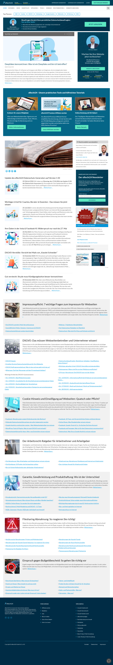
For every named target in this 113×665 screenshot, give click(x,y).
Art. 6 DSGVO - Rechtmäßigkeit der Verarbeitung (21, 383)
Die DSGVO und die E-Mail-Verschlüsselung (20, 324)
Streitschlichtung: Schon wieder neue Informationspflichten (78, 499)
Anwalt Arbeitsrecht (82, 606)
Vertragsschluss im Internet (68, 508)
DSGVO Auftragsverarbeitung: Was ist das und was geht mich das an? (28, 366)
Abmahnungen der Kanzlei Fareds (69, 538)
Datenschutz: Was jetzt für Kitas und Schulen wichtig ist (77, 330)
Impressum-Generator (59, 2)
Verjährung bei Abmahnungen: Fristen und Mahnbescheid (24, 538)
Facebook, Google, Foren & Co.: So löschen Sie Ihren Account (78, 424)
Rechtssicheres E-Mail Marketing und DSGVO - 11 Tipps (24, 505)
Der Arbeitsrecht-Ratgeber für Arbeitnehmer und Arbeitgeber (56, 439)
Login (88, 2)
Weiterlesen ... (43, 81)
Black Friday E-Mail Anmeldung (85, 632)
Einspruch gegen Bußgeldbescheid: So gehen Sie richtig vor (54, 559)
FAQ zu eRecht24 (81, 624)
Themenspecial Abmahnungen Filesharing (72, 550)
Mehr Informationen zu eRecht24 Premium (87, 241)
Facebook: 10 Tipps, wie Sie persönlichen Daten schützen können (79, 418)
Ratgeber (11, 8)
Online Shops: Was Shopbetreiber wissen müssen (74, 421)
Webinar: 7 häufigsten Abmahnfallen (70, 324)
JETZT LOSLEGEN (95, 24)
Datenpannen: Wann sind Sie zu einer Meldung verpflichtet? (78, 368)
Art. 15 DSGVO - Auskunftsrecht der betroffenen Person (77, 382)
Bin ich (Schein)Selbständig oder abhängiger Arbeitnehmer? (25, 466)
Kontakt (86, 643)
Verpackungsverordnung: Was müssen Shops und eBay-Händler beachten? (29, 499)
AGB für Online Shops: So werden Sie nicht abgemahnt (23, 502)
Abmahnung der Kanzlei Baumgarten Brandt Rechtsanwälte (25, 544)
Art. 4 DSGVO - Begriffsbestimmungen (18, 377)
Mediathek (80, 627)
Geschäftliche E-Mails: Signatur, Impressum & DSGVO (23, 327)
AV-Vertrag (70, 14)
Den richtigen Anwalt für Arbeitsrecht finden (73, 463)
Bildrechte (61, 14)
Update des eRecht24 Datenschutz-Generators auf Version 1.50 (32, 177)
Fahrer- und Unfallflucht (66, 579)
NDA (77, 14)
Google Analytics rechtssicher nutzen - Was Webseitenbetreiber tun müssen (30, 424)
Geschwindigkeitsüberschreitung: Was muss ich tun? (22, 589)
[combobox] (108, 8)
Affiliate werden (46, 606)
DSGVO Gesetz (11, 360)
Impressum (103, 643)
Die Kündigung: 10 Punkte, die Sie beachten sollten (22, 463)
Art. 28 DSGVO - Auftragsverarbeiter (71, 388)
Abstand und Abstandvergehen (69, 586)
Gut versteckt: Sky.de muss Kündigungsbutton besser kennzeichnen (34, 275)
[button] (69, 34)
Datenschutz (94, 643)
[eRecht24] (38, 50)
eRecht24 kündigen (82, 615)
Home (5, 8)
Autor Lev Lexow (46, 621)
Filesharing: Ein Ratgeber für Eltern (17, 548)
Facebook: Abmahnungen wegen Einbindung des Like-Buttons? (26, 418)
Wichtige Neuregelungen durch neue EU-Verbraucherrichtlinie (79, 502)
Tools (42, 8)
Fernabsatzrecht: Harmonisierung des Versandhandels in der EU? (26, 496)
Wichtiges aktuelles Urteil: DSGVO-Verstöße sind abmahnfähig (79, 365)
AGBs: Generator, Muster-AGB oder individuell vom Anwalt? (25, 508)
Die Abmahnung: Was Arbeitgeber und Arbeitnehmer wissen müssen (28, 460)
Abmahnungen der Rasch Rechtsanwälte (72, 541)
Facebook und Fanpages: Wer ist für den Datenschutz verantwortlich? (81, 427)
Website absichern (93, 68)
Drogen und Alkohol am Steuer (15, 586)
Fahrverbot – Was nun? (66, 592)
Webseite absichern (72, 8)
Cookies (23, 14)
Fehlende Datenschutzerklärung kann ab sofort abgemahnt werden (27, 421)
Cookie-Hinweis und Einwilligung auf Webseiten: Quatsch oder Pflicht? (61, 397)
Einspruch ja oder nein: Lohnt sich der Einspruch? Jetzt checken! (26, 592)
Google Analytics (50, 14)
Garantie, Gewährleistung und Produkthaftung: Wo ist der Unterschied (61, 475)
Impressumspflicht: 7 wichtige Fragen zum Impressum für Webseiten (60, 303)
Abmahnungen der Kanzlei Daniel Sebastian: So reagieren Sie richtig (27, 541)
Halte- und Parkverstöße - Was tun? (70, 589)
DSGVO (31, 14)
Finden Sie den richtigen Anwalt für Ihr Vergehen (74, 583)
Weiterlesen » (27, 352)
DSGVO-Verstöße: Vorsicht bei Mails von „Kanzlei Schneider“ (31, 251)
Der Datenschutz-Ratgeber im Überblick (72, 327)
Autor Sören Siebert (47, 618)
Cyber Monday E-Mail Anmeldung (86, 635)
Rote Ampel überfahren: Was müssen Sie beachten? (22, 579)
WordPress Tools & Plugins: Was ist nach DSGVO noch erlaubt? (26, 427)
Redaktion (44, 609)
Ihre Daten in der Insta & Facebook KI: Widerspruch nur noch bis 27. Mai (36, 227)
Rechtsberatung (58, 8)
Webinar (49, 8)
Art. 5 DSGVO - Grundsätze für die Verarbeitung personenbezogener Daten (30, 380)
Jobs (43, 612)
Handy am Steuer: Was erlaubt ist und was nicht (21, 583)
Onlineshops (39, 14)
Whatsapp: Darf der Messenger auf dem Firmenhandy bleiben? (26, 369)
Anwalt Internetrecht (82, 609)
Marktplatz (25, 8)
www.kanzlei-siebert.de (81, 156)
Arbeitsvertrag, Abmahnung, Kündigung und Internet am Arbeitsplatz (81, 460)
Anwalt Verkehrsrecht (83, 612)
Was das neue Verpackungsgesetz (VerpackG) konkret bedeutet (79, 496)
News (18, 8)
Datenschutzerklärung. (84, 190)
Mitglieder (34, 8)
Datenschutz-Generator (76, 2)
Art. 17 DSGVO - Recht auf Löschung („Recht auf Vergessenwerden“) (80, 385)
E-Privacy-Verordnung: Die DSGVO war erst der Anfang (76, 371)
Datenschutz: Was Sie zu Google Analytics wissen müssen (77, 430)
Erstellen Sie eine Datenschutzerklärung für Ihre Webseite (24, 363)
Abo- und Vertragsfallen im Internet (70, 505)
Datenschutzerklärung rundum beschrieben (20, 330)
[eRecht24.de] (16, 2)
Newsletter (80, 630)
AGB (16, 14)
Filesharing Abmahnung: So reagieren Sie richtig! (49, 518)
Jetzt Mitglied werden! (101, 2)
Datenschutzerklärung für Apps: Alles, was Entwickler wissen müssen (28, 430)
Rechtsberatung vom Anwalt (84, 618)
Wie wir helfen (45, 615)
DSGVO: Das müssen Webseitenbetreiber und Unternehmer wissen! (60, 339)
